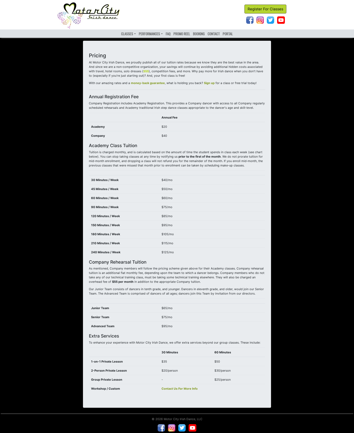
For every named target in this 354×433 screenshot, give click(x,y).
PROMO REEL (181, 33)
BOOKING (199, 33)
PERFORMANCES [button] (149, 33)
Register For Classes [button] (265, 9)
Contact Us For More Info (180, 388)
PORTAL (228, 33)
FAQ (168, 33)
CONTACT (214, 33)
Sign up (209, 83)
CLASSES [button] (127, 33)
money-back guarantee (148, 83)
